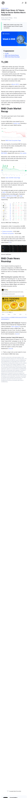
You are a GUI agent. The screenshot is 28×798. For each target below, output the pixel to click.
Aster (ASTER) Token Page (13, 177)
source (17, 334)
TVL (10, 242)
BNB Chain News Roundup (12, 57)
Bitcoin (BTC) (15, 84)
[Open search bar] (22, 2)
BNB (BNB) (4, 153)
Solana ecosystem (7, 231)
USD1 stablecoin (15, 326)
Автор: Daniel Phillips (7, 18)
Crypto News (4, 8)
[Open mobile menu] (26, 3)
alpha (4, 192)
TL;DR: (7, 53)
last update (23, 153)
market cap (16, 123)
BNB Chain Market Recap (12, 55)
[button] (26, 3)
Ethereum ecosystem (8, 233)
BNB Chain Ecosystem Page (13, 140)
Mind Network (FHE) (11, 196)
